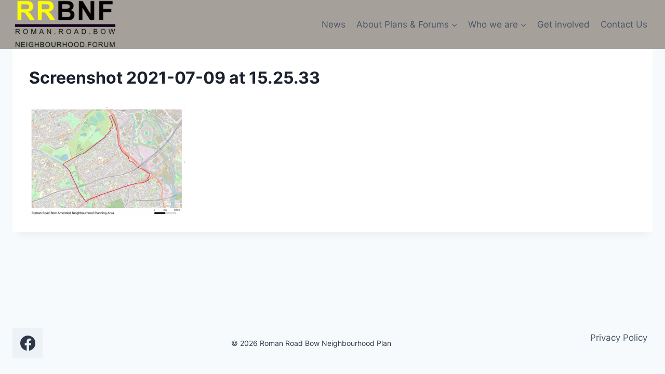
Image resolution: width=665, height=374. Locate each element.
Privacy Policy (618, 337)
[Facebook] (27, 343)
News (333, 24)
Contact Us (624, 24)
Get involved (563, 24)
